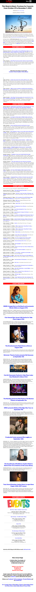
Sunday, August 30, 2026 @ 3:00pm (18, 540)
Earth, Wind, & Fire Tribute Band (21, 234)
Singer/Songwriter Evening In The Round (21, 212)
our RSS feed (18, 580)
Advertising (26, 584)
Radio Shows (20, 586)
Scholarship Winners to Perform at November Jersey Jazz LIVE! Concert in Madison (18, 177)
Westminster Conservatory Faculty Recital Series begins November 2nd (16, 155)
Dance (10, 584)
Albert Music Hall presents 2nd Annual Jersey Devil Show (21, 161)
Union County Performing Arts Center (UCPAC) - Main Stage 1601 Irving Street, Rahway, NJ (19, 513)
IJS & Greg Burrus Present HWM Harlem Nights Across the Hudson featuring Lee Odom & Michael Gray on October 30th (18, 51)
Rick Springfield (18, 243)
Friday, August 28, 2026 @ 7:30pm (18, 518)
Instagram (19, 71)
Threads (15, 71)
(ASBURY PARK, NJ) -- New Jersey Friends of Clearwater (13, 379)
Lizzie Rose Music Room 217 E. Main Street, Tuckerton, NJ (18, 520)
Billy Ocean (18, 200)
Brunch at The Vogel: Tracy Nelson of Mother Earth (24, 246)
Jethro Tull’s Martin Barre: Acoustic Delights (22, 268)
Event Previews (19, 37)
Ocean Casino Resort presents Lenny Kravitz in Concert (20, 125)
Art (3, 584)
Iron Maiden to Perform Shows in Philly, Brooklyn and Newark (21, 117)
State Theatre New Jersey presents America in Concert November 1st (18, 61)
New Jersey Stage (21, 10)
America (15, 223)
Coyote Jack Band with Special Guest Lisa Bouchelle (23, 265)
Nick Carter (17, 262)
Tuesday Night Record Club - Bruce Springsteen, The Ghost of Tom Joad (18, 278)
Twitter (23, 71)
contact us (13, 576)
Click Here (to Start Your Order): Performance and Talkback (18, 194)
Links (15, 586)
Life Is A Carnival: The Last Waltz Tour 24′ (22, 271)
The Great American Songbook (20, 249)
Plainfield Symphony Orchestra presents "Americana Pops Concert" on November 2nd (17, 147)
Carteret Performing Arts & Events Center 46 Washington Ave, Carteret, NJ (18, 527)
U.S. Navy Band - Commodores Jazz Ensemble (22, 252)
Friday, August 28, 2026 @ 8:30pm (18, 525)
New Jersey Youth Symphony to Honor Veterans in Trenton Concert (17, 170)
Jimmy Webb (18, 203)
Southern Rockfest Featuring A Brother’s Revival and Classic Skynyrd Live (18, 219)
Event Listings (24, 37)
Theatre (21, 584)
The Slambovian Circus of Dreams (20, 206)
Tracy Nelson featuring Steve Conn (20, 209)
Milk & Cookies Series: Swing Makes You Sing (23, 226)
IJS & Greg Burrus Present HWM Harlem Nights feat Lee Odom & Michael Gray (18, 198)
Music (17, 584)
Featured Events (13, 37)
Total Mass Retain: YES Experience (21, 259)
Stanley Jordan (17, 231)
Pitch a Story (10, 586)
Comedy (6, 584)
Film (14, 584)
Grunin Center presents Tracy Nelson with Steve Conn (20, 79)
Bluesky (26, 71)
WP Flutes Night (17, 274)
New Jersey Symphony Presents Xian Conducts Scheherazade (17, 238)
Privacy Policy (27, 586)
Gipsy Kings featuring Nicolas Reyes (21, 190)
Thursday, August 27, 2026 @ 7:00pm (18, 511)
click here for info (26, 549)
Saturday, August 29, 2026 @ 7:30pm (18, 532)
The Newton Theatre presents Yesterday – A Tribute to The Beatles (17, 140)
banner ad (18, 43)
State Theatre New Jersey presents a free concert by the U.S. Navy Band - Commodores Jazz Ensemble (18, 98)
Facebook (11, 71)
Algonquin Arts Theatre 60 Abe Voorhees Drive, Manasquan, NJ (18, 542)
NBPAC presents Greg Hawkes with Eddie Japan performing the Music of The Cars (17, 89)
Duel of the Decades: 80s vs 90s (20, 240)
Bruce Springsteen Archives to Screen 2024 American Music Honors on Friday (18, 132)
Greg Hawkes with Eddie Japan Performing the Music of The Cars (18, 215)
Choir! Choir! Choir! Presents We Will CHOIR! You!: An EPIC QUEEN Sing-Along (18, 256)
